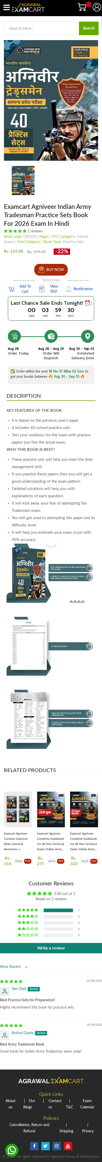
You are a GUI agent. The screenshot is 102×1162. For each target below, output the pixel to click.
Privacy (88, 1128)
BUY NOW (55, 270)
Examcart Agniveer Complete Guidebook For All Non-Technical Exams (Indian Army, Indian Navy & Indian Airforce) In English (83, 842)
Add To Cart (25, 289)
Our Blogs (29, 1104)
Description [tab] (24, 396)
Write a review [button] (51, 948)
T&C (69, 1104)
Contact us (52, 1104)
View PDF (54, 289)
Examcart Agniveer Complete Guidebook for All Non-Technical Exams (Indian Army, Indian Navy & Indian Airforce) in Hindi (50, 842)
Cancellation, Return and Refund (29, 1128)
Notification (83, 289)
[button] (15, 231)
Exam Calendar (87, 1104)
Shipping (66, 1128)
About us (10, 1104)
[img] (11, 982)
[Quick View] (27, 811)
